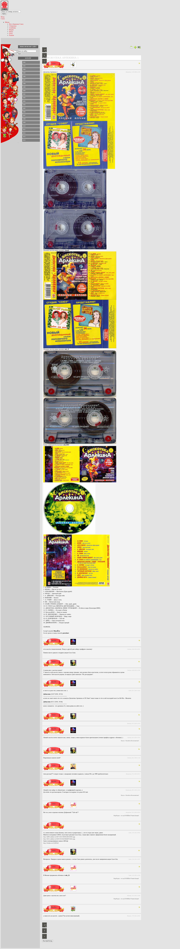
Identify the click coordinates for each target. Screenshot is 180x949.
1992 (24, 62)
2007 (24, 115)
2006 (24, 112)
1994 (24, 69)
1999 (24, 87)
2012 (24, 133)
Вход (2, 17)
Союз (3, 19)
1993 (24, 66)
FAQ (10, 33)
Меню (7, 22)
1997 (24, 80)
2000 (24, 90)
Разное (11, 35)
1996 (24, 76)
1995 (24, 73)
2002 (24, 97)
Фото (11, 31)
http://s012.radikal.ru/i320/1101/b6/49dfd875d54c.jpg (59, 839)
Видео (11, 30)
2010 (24, 126)
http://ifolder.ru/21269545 (51, 843)
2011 (24, 129)
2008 (24, 119)
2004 (24, 105)
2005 (24, 108)
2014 (24, 140)
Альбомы (12, 28)
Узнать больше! (135, 815)
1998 (24, 83)
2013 (24, 136)
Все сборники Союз (16, 24)
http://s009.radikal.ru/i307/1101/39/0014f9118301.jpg (59, 837)
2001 (24, 94)
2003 (24, 101)
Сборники (12, 26)
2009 (24, 122)
